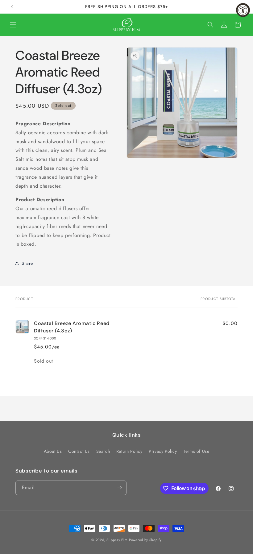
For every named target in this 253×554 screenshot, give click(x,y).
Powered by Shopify (145, 539)
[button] (13, 24)
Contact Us (79, 451)
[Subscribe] (119, 488)
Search (103, 451)
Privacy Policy (163, 451)
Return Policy (129, 451)
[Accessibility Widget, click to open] (243, 10)
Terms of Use (196, 451)
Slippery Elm (116, 539)
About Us (53, 451)
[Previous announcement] (12, 7)
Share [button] (27, 263)
